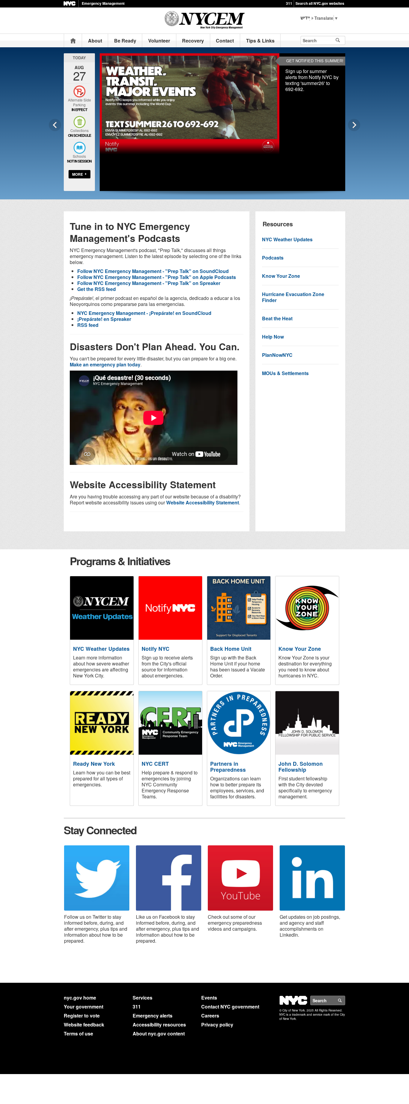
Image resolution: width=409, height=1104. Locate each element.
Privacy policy (217, 1024)
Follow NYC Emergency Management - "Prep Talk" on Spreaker (148, 283)
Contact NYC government (230, 1006)
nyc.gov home (80, 997)
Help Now (273, 336)
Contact (225, 40)
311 (289, 3)
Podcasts (273, 257)
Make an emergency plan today (105, 364)
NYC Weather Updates (287, 239)
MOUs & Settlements (285, 373)
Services (142, 997)
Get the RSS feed (96, 289)
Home (73, 40)
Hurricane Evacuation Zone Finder (293, 297)
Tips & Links (260, 40)
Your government (83, 1006)
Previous (55, 125)
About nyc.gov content (159, 1033)
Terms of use (78, 1033)
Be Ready (125, 40)
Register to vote (82, 1015)
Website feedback (84, 1024)
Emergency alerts (152, 1015)
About (95, 40)
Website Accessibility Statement (202, 502)
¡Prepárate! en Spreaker (104, 319)
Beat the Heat (277, 318)
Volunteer (159, 40)
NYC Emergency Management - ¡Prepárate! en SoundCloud (144, 313)
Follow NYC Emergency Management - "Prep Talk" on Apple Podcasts (156, 277)
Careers (210, 1015)
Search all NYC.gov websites (320, 3)
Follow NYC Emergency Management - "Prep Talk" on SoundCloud (153, 271)
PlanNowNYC (277, 354)
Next (354, 125)
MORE (77, 174)
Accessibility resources (159, 1024)
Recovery (193, 40)
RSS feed (88, 325)
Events (209, 997)
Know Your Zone (281, 275)
